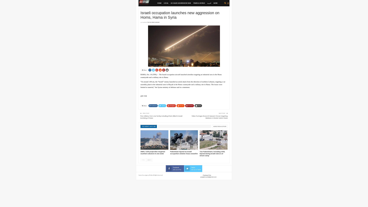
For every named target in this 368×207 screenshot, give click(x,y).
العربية (209, 3)
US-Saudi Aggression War (181, 3)
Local (166, 3)
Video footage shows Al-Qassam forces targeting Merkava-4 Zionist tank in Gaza (210, 117)
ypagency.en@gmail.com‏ (208, 177)
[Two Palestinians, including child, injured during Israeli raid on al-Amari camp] (214, 140)
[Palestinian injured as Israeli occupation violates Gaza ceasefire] (184, 140)
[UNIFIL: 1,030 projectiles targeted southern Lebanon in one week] (154, 140)
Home (159, 3)
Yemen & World (199, 3)
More (216, 3)
